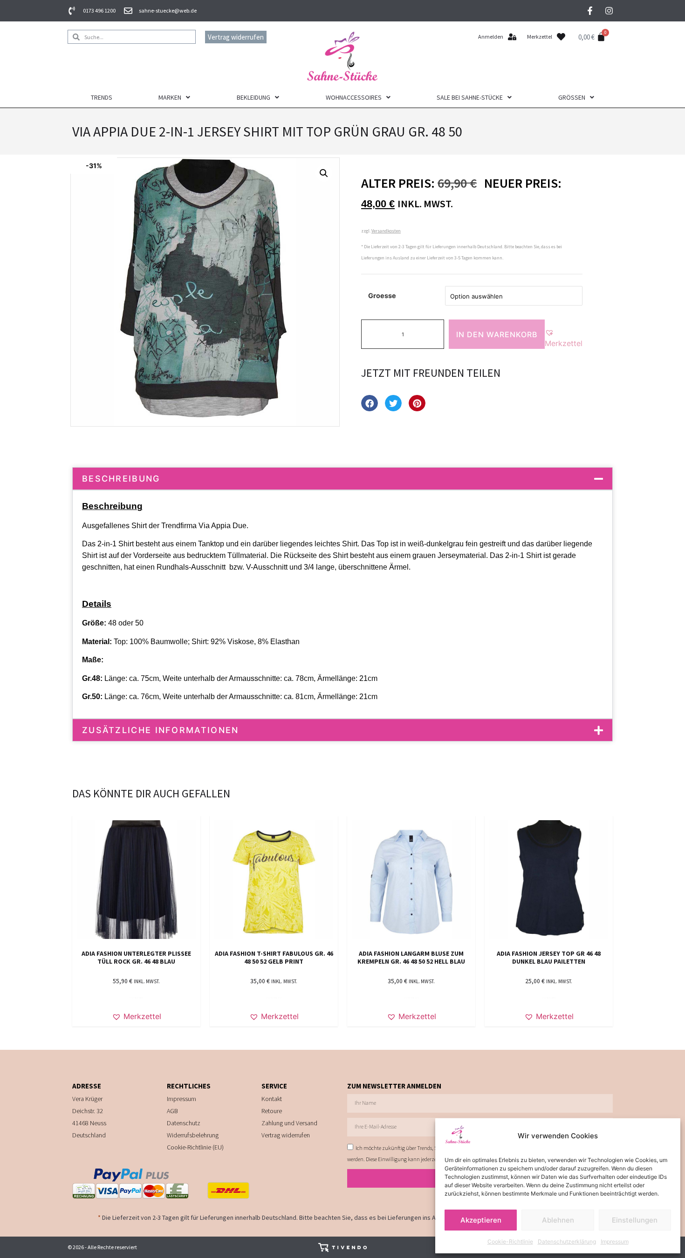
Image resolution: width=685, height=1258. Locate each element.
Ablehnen (558, 1220)
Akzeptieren (480, 1220)
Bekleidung (253, 97)
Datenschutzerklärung (567, 1241)
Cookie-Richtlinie (510, 1241)
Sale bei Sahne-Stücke (470, 97)
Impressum (615, 1241)
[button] (323, 173)
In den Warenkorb (496, 334)
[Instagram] (609, 10)
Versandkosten (386, 231)
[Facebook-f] (590, 10)
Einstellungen (635, 1220)
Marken (169, 97)
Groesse (382, 295)
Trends (101, 97)
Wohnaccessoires (354, 97)
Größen (571, 97)
